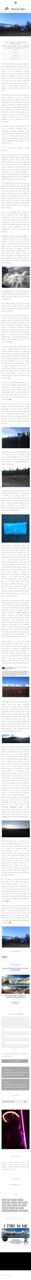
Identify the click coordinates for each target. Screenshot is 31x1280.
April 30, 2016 (15, 1004)
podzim (3, 1205)
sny (19, 1205)
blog (8, 1199)
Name (3, 1030)
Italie (19, 1202)
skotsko (14, 1205)
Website (3, 1043)
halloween (14, 1202)
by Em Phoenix (15, 55)
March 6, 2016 (15, 971)
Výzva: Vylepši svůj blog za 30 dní (9, 1210)
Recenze (9, 1205)
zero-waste (25, 1210)
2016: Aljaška (10, 42)
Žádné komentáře (15, 58)
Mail (3, 1036)
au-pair (3, 1199)
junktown (25, 1202)
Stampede (24, 1205)
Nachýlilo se (15, 1002)
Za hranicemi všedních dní (18, 43)
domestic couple (6, 1202)
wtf (20, 1210)
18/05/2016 (15, 53)
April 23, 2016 (15, 998)
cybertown (20, 1199)
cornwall (13, 1199)
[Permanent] (15, 993)
